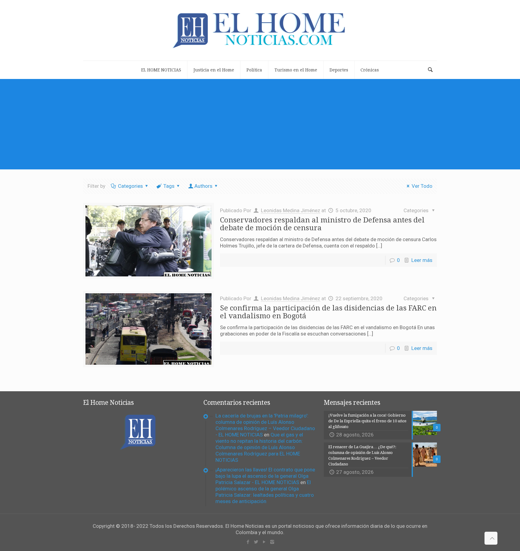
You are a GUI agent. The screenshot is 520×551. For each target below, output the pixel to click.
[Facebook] (248, 542)
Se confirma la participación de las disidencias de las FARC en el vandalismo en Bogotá (328, 312)
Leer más (421, 260)
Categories (130, 186)
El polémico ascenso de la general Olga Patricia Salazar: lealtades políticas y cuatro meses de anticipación (264, 491)
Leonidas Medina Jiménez (290, 210)
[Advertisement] (260, 124)
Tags (169, 186)
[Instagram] (272, 542)
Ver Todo (422, 186)
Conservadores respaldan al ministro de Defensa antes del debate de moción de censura (322, 224)
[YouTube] (264, 542)
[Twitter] (256, 542)
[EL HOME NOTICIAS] (260, 30)
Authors (203, 186)
